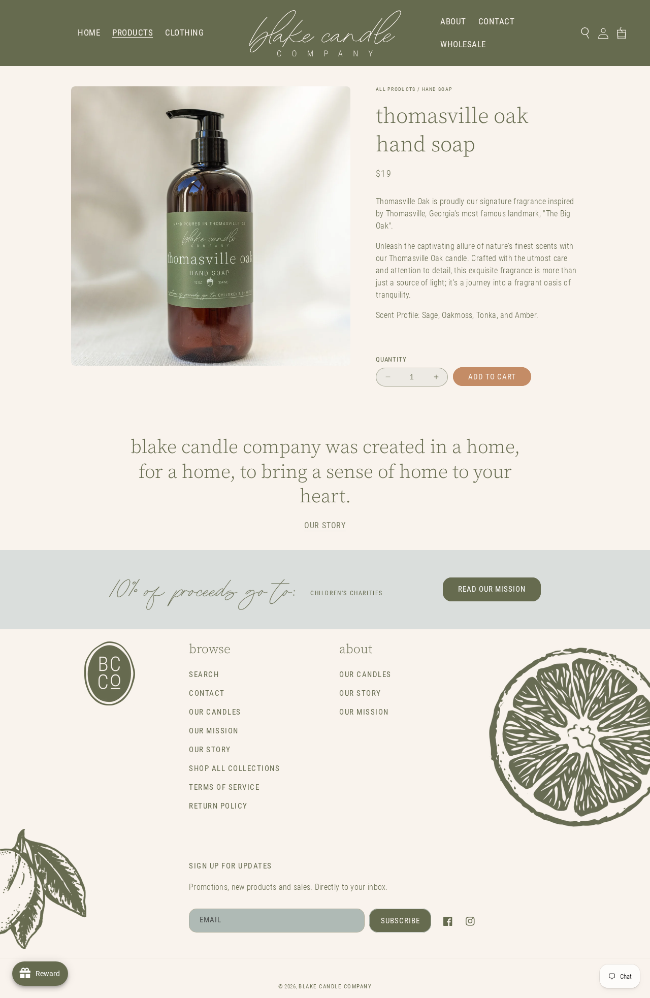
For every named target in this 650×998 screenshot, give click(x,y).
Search (204, 674)
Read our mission (492, 589)
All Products (396, 89)
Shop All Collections (234, 768)
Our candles (365, 674)
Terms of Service (224, 787)
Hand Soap (437, 89)
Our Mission (214, 730)
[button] (132, 33)
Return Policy (218, 806)
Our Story (210, 749)
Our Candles (215, 712)
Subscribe (400, 920)
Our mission (364, 712)
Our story (325, 525)
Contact (207, 693)
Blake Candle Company (335, 986)
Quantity (391, 359)
